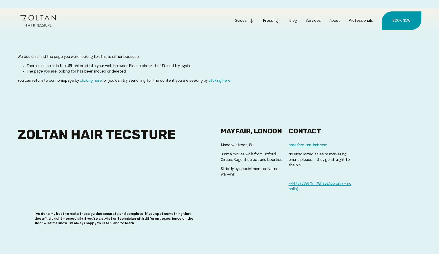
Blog (293, 21)
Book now (401, 21)
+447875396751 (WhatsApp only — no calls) (320, 186)
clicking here (91, 81)
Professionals (361, 21)
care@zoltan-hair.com (308, 145)
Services (313, 21)
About (334, 21)
